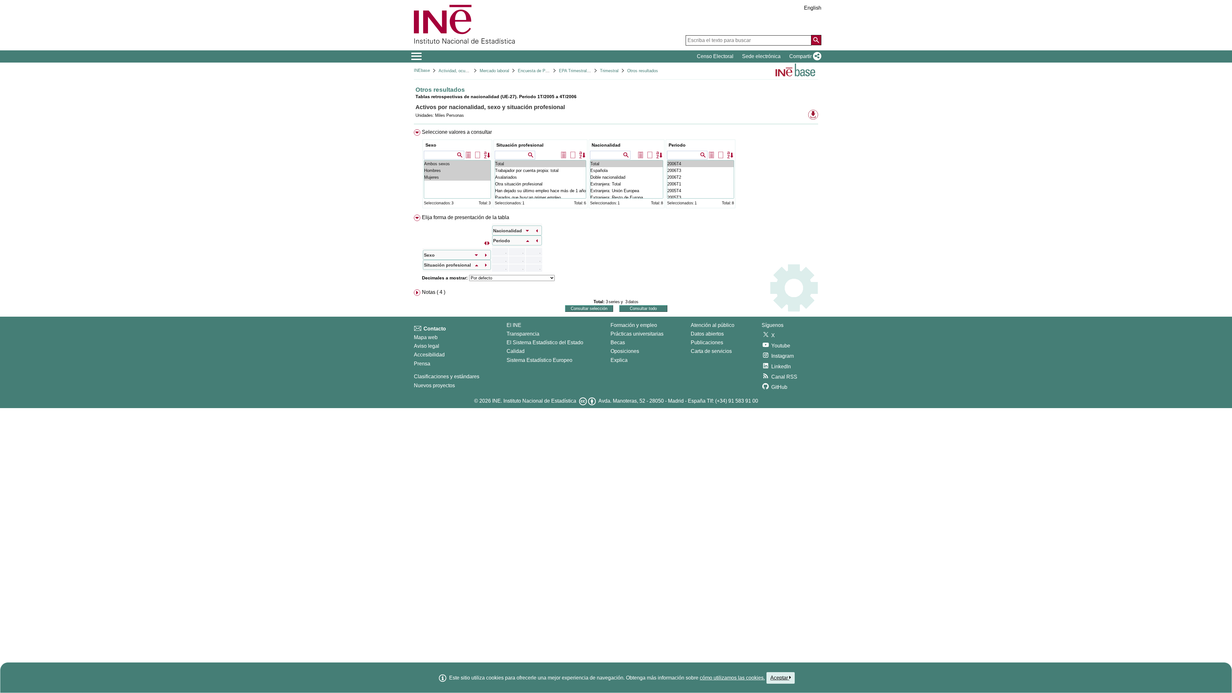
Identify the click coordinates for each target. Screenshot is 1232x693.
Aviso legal (426, 346)
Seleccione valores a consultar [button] (457, 132)
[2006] (700, 163)
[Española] (626, 170)
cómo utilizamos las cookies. (732, 677)
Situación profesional (519, 145)
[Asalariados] (540, 177)
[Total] (540, 163)
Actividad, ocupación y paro (464, 70)
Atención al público (712, 325)
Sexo (430, 145)
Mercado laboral (494, 70)
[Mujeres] (457, 177)
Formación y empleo (634, 325)
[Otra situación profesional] (540, 184)
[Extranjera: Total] (626, 184)
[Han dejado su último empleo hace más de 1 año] (540, 190)
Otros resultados (642, 70)
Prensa (422, 363)
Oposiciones (625, 351)
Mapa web (426, 337)
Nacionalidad (606, 145)
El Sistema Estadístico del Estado (545, 342)
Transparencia (523, 334)
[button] (804, 56)
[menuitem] (616, 170)
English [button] (812, 8)
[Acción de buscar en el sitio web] (816, 40)
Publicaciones (707, 342)
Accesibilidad (429, 354)
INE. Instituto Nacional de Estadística (534, 401)
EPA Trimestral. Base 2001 (584, 70)
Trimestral (609, 70)
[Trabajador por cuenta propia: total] (540, 170)
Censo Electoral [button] (715, 56)
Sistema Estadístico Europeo (539, 360)
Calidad (516, 351)
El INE (514, 325)
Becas (618, 342)
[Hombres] (457, 170)
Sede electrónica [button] (761, 56)
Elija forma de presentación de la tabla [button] (465, 217)
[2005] (700, 190)
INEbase (422, 70)
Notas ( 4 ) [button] (433, 292)
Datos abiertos (707, 334)
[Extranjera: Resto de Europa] (626, 197)
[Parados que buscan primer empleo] (540, 197)
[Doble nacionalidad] (626, 177)
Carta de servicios (711, 351)
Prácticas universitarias (637, 334)
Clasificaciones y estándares (446, 376)
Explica (619, 360)
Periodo (677, 145)
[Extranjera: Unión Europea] (626, 190)
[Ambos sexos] (457, 163)
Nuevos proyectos (434, 385)
